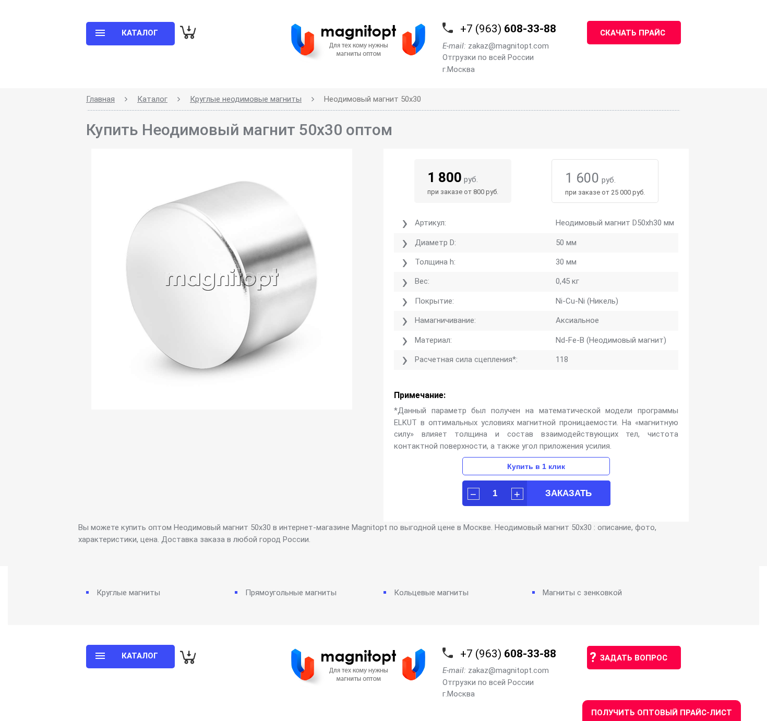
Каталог (152, 99)
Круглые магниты (128, 592)
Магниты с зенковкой (582, 592)
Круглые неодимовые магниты (246, 99)
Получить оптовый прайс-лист (661, 712)
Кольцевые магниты (431, 592)
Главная (100, 99)
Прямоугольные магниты (291, 592)
